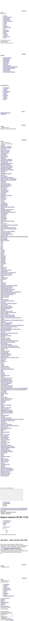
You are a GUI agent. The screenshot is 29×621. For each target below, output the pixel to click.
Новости (5, 92)
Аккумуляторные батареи (7, 177)
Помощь (5, 98)
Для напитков (4, 423)
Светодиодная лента (5, 444)
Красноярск (6, 31)
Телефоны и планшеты (6, 146)
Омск (4, 25)
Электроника (4, 218)
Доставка (5, 89)
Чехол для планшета (5, 183)
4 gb (2, 245)
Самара (5, 23)
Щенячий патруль (5, 471)
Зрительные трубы (5, 375)
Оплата (5, 90)
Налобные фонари (5, 351)
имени (4, 523)
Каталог (3, 145)
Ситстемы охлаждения (6, 327)
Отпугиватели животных (7, 385)
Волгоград (5, 30)
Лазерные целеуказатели (6, 381)
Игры (2, 370)
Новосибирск (6, 18)
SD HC (2, 249)
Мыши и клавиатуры (6, 330)
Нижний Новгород (8, 21)
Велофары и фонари (5, 353)
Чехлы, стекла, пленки (6, 306)
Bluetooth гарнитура (5, 164)
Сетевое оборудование (6, 270)
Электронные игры (5, 464)
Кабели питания (4, 313)
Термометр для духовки (6, 424)
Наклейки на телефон (6, 168)
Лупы (2, 414)
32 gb (2, 243)
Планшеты (3, 181)
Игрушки (3, 466)
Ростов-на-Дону (7, 27)
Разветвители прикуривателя (8, 207)
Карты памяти (4, 155)
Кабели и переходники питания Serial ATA (11, 317)
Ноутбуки (3, 336)
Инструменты (4, 176)
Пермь (4, 32)
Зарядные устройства (6, 308)
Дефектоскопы (4, 271)
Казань (5, 22)
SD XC (2, 264)
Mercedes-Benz (4, 205)
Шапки (2, 394)
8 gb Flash (3, 262)
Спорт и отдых (4, 348)
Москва (5, 16)
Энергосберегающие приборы (8, 447)
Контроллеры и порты (6, 335)
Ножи (2, 362)
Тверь (4, 37)
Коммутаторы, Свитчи (6, 275)
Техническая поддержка (9, 71)
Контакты (5, 95)
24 (6, 532)
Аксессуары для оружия (6, 378)
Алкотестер (3, 216)
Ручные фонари (4, 352)
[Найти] (12, 494)
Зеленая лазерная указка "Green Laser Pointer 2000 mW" (14, 389)
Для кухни (3, 421)
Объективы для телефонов (7, 169)
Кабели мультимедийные (7, 322)
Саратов (5, 35)
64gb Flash (3, 257)
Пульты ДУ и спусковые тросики (8, 228)
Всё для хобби (4, 397)
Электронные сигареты (6, 344)
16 (4, 528)
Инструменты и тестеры (6, 273)
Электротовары (4, 438)
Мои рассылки (6, 70)
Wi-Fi (2, 280)
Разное (2, 276)
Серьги (2, 406)
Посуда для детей (5, 475)
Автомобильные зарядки (6, 163)
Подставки (3, 199)
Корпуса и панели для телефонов (8, 178)
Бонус (4, 99)
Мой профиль (6, 59)
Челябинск (6, 26)
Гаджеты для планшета (6, 195)
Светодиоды (4, 443)
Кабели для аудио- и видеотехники (9, 326)
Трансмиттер (4, 217)
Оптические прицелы (6, 379)
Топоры (2, 365)
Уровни (2, 453)
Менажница (3, 429)
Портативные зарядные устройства (9, 285)
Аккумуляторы (4, 156)
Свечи (2, 457)
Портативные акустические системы (9, 340)
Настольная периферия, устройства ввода (11, 329)
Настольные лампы (5, 442)
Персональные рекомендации (10, 66)
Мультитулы (3, 361)
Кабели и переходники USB (7, 315)
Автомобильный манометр (7, 209)
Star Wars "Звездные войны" (7, 469)
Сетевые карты (4, 277)
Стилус (2, 200)
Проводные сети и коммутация (8, 272)
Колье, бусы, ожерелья (6, 405)
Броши (2, 403)
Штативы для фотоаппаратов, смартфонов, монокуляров (14, 236)
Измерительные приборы (7, 412)
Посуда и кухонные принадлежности (9, 425)
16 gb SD (3, 250)
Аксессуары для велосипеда (7, 369)
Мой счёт (5, 64)
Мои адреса (6, 62)
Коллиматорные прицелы (7, 380)
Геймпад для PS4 (5, 299)
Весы (2, 433)
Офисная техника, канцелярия (8, 342)
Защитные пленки (5, 151)
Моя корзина (6, 60)
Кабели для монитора (6, 324)
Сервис (5, 96)
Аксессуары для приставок (7, 294)
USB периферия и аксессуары (8, 289)
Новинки (3, 599)
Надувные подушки (5, 367)
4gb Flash (3, 261)
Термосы (3, 372)
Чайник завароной (5, 432)
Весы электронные (5, 434)
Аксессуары (3, 149)
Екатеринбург (6, 19)
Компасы (3, 360)
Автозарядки (4, 192)
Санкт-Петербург (7, 17)
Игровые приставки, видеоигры (8, 293)
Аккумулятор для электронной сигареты (10, 347)
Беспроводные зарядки (6, 173)
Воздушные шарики (5, 456)
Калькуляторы (4, 343)
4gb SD (2, 253)
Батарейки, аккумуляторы (7, 286)
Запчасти (3, 174)
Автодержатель (4, 162)
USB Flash (3, 255)
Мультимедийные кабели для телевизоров (11, 291)
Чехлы (2, 222)
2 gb (2, 244)
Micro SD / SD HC (5, 240)
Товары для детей (5, 460)
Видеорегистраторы (5, 210)
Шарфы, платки (4, 393)
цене (4, 524)
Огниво (2, 363)
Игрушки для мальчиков (6, 470)
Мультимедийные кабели (7, 167)
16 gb (2, 241)
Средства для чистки (6, 232)
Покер (2, 371)
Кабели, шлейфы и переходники (8, 312)
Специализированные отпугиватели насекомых (12, 419)
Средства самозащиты (6, 383)
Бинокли (3, 374)
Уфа (4, 28)
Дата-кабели (3, 154)
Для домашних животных (7, 451)
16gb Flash (3, 258)
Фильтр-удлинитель (5, 439)
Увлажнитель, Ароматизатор (7, 420)
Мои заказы (6, 61)
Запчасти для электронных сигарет (9, 345)
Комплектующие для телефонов (8, 180)
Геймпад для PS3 (5, 297)
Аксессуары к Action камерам (8, 231)
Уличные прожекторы (6, 354)
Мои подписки (7, 65)
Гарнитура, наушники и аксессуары (9, 333)
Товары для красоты (5, 399)
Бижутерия (3, 401)
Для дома (3, 416)
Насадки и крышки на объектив (8, 227)
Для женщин (4, 390)
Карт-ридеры (4, 267)
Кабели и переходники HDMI (8, 316)
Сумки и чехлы (4, 235)
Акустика (3, 331)
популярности (6, 522)
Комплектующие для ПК (6, 311)
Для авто (3, 201)
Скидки (2, 600)
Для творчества (4, 461)
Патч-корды (3, 279)
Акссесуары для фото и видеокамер (9, 225)
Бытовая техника (5, 415)
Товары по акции (5, 602)
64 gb (2, 246)
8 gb (2, 248)
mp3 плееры (3, 219)
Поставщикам (6, 91)
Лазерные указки (5, 356)
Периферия (3, 309)
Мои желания (6, 69)
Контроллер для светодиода (7, 446)
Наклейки (3, 196)
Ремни (2, 230)
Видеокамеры (4, 237)
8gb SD (2, 254)
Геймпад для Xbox (5, 295)
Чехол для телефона (5, 150)
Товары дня (3, 603)
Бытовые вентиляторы (6, 417)
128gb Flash (3, 263)
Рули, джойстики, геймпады (7, 300)
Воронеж (5, 34)
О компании (6, 87)
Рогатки (2, 376)
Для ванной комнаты (6, 450)
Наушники (3, 158)
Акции (5, 94)
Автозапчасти (4, 203)
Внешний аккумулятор (6, 185)
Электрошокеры (4, 384)
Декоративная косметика (6, 398)
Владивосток (6, 36)
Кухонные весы (4, 426)
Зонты (2, 396)
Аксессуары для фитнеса (6, 387)
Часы (2, 281)
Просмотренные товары (9, 68)
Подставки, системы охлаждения (8, 303)
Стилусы (3, 172)
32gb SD (3, 252)
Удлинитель (3, 441)
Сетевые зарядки (5, 153)
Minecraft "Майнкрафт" (6, 468)
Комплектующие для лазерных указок (10, 357)
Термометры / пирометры (7, 411)
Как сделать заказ (5, 606)
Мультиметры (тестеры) (6, 410)
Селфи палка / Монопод (6, 159)
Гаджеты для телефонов (6, 165)
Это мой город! (4, 41)
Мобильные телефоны (6, 147)
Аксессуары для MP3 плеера (7, 221)
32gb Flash (3, 259)
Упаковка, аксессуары (6, 407)
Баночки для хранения (6, 428)
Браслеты (3, 402)
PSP (1, 298)
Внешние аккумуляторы (6, 160)
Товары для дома (5, 408)
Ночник (2, 462)
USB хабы (3, 284)
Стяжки (2, 318)
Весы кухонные (4, 435)
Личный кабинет (7, 57)
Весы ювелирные (5, 437)
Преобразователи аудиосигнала (8, 212)
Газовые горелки (5, 366)
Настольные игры (5, 474)
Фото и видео (4, 223)
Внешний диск (4, 334)
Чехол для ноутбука (5, 338)
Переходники (4, 171)
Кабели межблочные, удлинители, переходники (12, 325)
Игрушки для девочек (6, 473)
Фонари (2, 349)
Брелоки (3, 208)
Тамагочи (3, 465)
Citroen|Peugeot (4, 204)
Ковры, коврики (4, 459)
